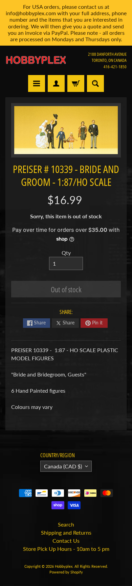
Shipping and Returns (66, 532)
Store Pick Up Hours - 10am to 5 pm (66, 548)
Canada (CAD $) (63, 466)
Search (66, 524)
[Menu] (36, 83)
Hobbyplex (63, 566)
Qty (66, 252)
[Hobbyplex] (35, 60)
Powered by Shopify (66, 572)
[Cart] (75, 83)
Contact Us (66, 540)
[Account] (56, 83)
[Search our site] (95, 83)
